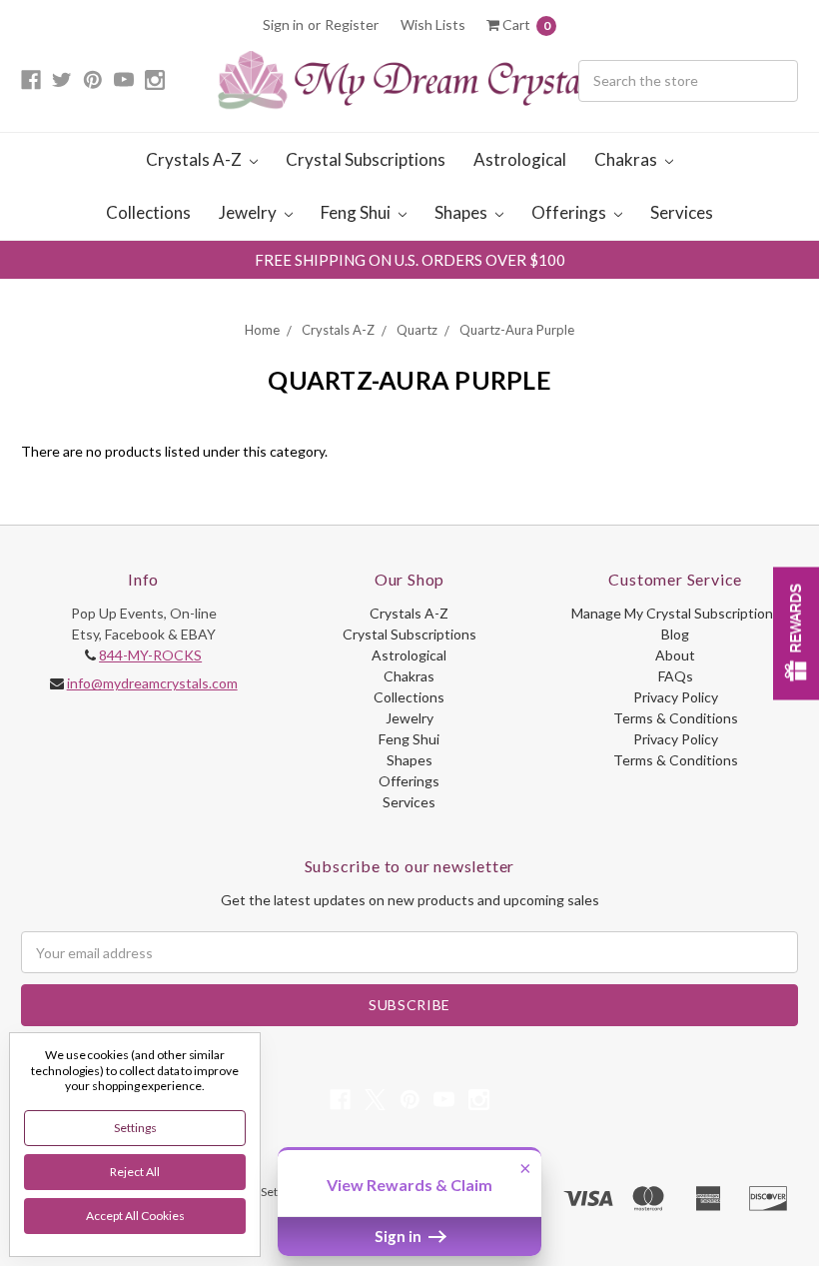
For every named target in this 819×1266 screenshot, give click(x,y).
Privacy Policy (675, 696)
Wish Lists (433, 24)
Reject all (135, 1171)
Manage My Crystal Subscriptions (675, 613)
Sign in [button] (399, 1236)
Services (681, 212)
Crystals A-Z (195, 159)
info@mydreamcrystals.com (152, 682)
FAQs (675, 675)
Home (262, 330)
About (675, 654)
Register (352, 24)
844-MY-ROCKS (150, 654)
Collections (148, 212)
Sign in (283, 24)
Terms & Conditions (675, 717)
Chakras (627, 159)
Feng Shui (357, 212)
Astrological (519, 159)
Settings (135, 1127)
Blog (675, 634)
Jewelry (249, 212)
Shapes (462, 212)
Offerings (570, 212)
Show (796, 633)
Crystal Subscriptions (365, 159)
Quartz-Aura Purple (516, 330)
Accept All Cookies (135, 1215)
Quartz (417, 330)
